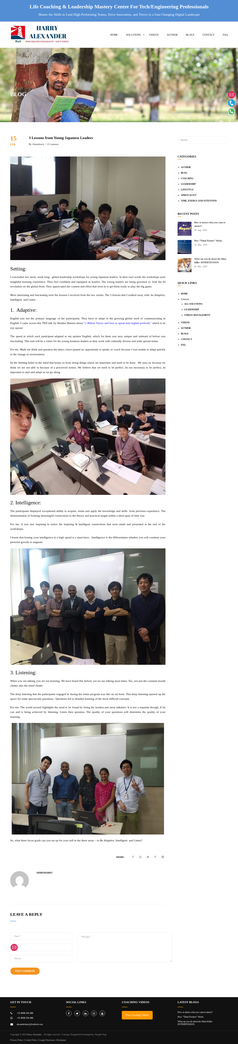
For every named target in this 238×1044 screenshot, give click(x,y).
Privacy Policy (16, 1040)
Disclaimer (61, 1040)
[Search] (223, 140)
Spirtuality (189, 195)
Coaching (187, 178)
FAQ (225, 34)
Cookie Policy (31, 1040)
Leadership (188, 184)
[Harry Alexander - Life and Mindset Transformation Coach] (40, 36)
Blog (184, 173)
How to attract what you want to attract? (195, 1012)
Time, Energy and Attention (199, 200)
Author (172, 34)
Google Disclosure (46, 1040)
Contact (208, 34)
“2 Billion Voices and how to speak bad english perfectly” (117, 323)
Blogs (190, 34)
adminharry (38, 144)
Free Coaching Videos (137, 1015)
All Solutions (193, 304)
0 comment (53, 144)
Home (114, 34)
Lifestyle (187, 189)
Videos (154, 34)
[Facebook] (133, 857)
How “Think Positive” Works (208, 240)
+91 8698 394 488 (25, 1013)
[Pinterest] (155, 857)
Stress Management (197, 315)
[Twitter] (148, 857)
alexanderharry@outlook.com (30, 1024)
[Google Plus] (140, 857)
